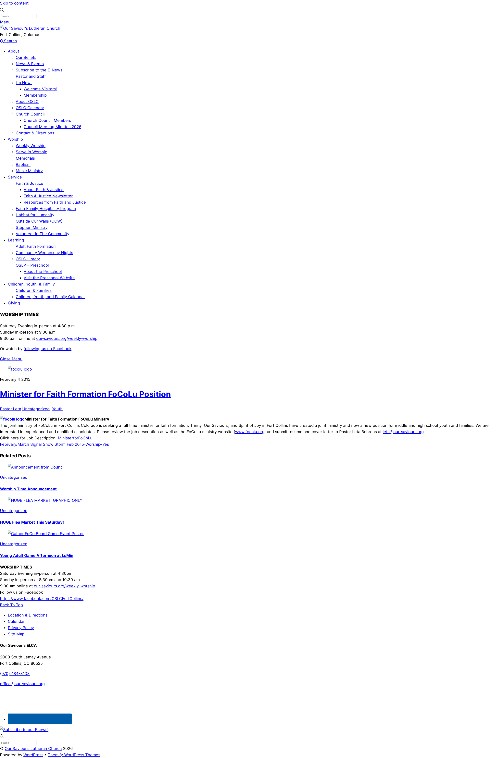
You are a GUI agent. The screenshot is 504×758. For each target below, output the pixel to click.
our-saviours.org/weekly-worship (66, 338)
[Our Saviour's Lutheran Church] (30, 28)
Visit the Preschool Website (49, 277)
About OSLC (27, 101)
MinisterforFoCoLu (75, 438)
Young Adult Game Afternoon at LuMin (36, 555)
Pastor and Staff (31, 76)
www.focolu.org (249, 431)
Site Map (16, 634)
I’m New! (24, 82)
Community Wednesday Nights (44, 252)
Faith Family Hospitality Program (46, 208)
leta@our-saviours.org (403, 431)
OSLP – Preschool (32, 265)
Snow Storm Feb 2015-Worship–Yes (75, 444)
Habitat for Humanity (35, 215)
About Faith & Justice (44, 189)
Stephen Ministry (31, 227)
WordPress (33, 754)
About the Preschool (43, 271)
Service (15, 177)
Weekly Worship (30, 145)
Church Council (30, 114)
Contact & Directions (35, 133)
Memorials (25, 158)
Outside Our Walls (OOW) (39, 221)
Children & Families (34, 290)
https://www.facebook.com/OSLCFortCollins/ (41, 598)
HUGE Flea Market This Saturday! (32, 522)
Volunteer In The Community (42, 233)
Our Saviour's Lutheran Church (33, 748)
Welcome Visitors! (40, 89)
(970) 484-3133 (15, 673)
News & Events (30, 63)
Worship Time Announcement (28, 489)
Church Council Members (47, 120)
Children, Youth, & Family (31, 284)
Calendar (16, 621)
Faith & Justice (29, 183)
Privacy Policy (21, 627)
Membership (35, 95)
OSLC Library (28, 259)
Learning (16, 240)
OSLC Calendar (30, 107)
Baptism (23, 164)
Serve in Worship (31, 152)
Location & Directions (27, 615)
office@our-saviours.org (22, 683)
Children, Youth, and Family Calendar (50, 296)
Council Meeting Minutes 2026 (52, 126)
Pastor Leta (10, 409)
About (13, 51)
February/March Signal (21, 444)
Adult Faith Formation (36, 246)
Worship (15, 139)
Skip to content (14, 3)
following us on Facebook (47, 348)
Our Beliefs (26, 57)
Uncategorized (36, 409)
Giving (14, 303)
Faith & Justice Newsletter (48, 196)
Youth (57, 409)
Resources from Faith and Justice (55, 202)
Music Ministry (29, 170)
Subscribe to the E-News (39, 70)
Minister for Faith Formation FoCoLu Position (85, 394)
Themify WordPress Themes (74, 754)
